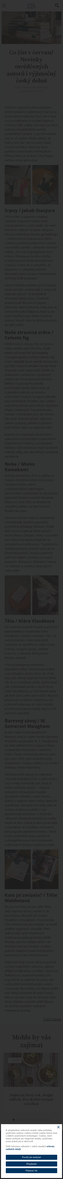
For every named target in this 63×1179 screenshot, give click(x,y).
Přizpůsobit (31, 1164)
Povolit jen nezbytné (31, 1157)
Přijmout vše (31, 1170)
